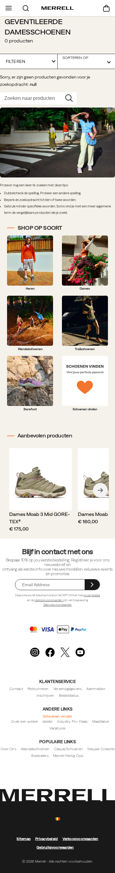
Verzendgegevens (67, 689)
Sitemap (24, 839)
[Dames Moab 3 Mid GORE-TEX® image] (40, 479)
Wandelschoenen (35, 749)
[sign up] (92, 584)
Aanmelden (95, 689)
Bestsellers (39, 756)
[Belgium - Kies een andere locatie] (57, 819)
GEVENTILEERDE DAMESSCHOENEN (38, 26)
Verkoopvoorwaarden (49, 600)
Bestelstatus (69, 695)
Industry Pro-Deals (72, 721)
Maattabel (100, 721)
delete (47, 721)
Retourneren (38, 689)
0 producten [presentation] (19, 40)
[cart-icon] (106, 8)
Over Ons (8, 749)
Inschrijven (45, 695)
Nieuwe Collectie (100, 749)
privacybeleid (91, 595)
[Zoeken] (25, 8)
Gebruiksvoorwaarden (57, 604)
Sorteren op (75, 58)
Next (100, 490)
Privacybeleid (46, 839)
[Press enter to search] (69, 98)
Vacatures (57, 728)
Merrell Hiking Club (68, 756)
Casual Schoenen (68, 749)
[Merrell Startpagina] (57, 8)
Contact (16, 689)
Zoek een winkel (24, 721)
